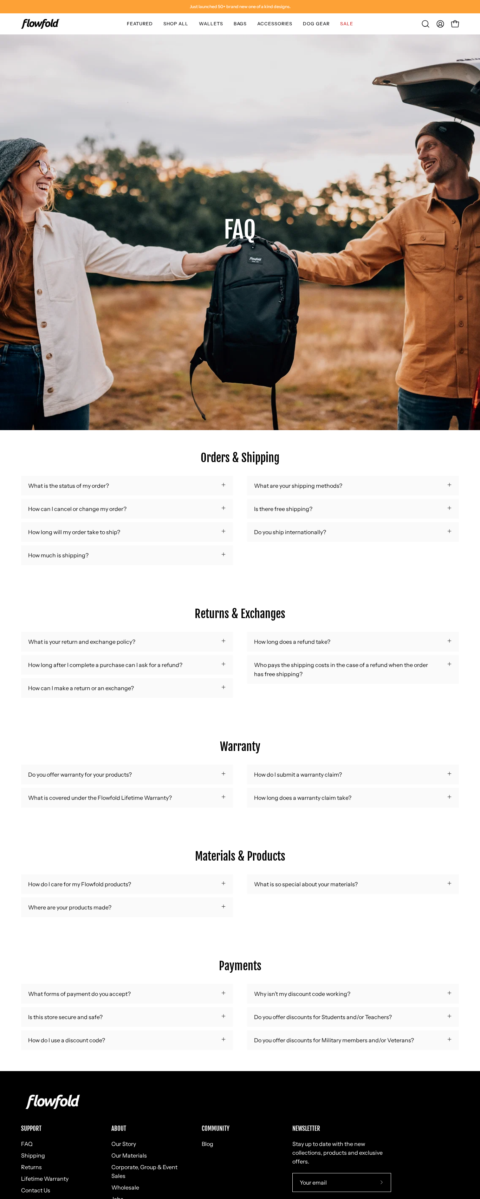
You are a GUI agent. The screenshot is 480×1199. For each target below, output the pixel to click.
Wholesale (125, 1187)
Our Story (123, 1143)
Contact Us (35, 1190)
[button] (140, 23)
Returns (31, 1167)
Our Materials (129, 1155)
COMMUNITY (215, 1128)
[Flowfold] (40, 24)
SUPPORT (31, 1128)
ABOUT (118, 1128)
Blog (207, 1143)
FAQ (27, 1143)
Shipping (33, 1155)
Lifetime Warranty (45, 1178)
